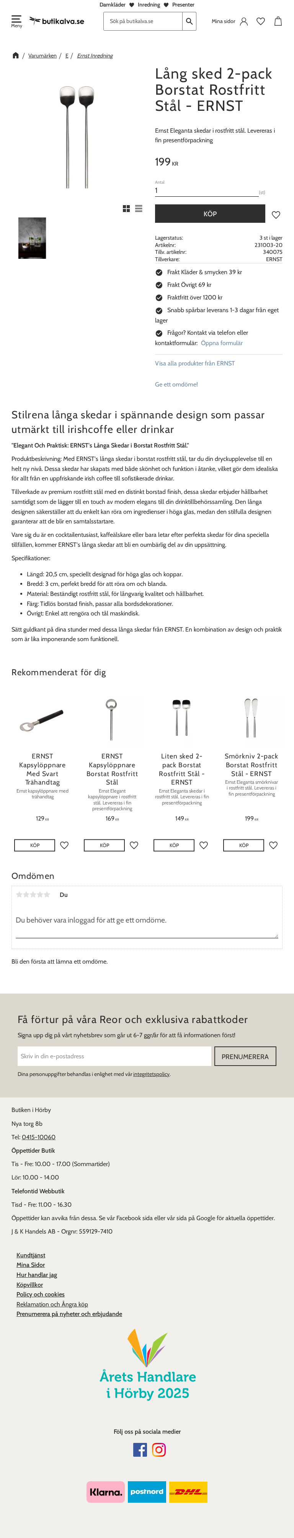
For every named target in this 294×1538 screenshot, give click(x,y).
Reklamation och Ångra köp (52, 1304)
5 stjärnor (46, 894)
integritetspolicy (151, 1074)
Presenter (183, 4)
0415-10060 (39, 1137)
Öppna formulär (222, 343)
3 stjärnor (32, 894)
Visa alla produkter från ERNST (195, 363)
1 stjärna (19, 894)
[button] (16, 22)
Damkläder (113, 4)
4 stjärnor (39, 894)
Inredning (149, 4)
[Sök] (189, 21)
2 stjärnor (26, 894)
